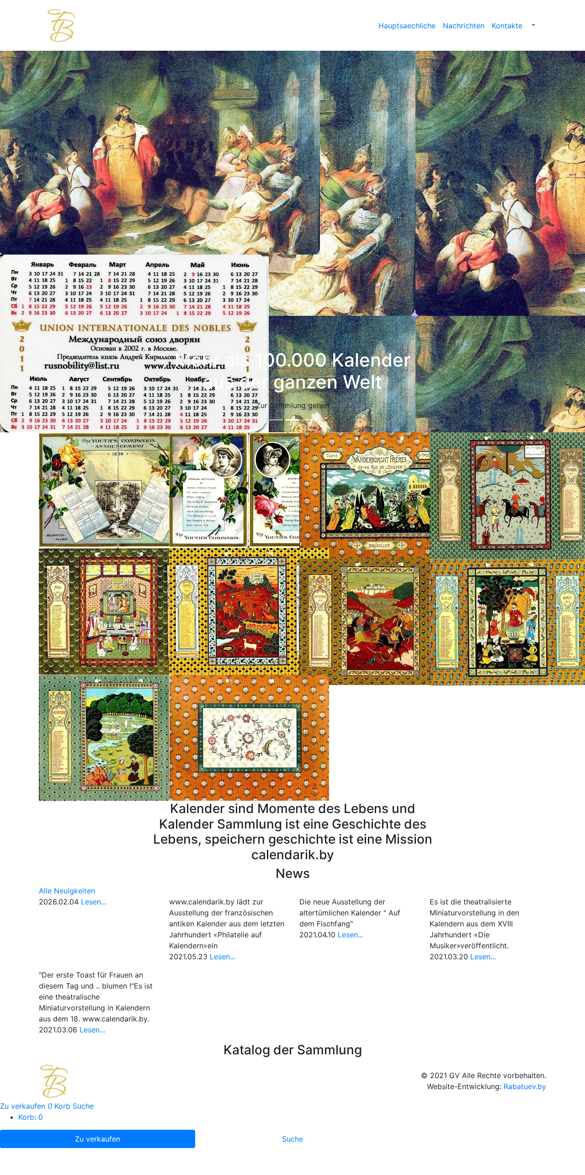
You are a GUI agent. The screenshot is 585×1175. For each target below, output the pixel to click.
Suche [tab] (292, 1138)
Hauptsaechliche (407, 25)
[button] (532, 25)
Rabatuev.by (525, 1086)
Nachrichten (463, 25)
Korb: (30, 1117)
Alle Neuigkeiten (67, 890)
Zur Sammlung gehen (292, 405)
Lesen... (93, 901)
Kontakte (507, 25)
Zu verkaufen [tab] (97, 1138)
